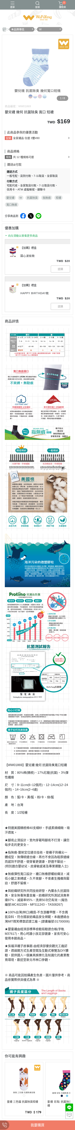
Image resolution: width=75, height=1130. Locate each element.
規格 (8, 157)
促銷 (8, 138)
